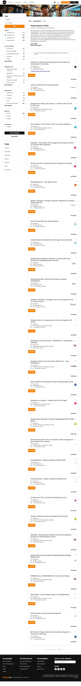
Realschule (9, 95)
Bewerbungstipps (41, 663)
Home (30, 21)
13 (59, 649)
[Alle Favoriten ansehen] (55, 2)
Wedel (44, 21)
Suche (14, 26)
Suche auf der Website (62, 658)
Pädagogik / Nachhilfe (12, 80)
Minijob (8, 59)
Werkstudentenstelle (11, 51)
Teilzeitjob (9, 56)
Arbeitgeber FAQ (24, 669)
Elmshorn (7, 158)
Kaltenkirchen (8, 169)
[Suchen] (58, 2)
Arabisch (9, 118)
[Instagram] (61, 669)
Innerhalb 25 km (10, 35)
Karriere (39, 666)
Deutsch (9, 113)
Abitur (8, 100)
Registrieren (65, 2)
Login (74, 2)
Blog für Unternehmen (25, 666)
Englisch (9, 116)
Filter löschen (14, 136)
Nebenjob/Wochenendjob (13, 53)
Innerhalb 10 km (10, 32)
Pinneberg (7, 162)
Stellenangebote (37, 21)
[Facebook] (64, 669)
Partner (4, 669)
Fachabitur (9, 98)
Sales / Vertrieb (10, 82)
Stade (6, 166)
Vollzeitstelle (10, 48)
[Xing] (55, 669)
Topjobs (9, 126)
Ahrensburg (7, 155)
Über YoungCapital (7, 661)
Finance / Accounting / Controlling (12, 69)
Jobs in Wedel (34, 43)
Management (10, 73)
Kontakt (25, 2)
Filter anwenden (14, 133)
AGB (67, 676)
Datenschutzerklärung (73, 676)
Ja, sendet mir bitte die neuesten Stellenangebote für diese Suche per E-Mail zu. (51, 53)
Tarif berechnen (23, 663)
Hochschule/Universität (12, 103)
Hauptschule (10, 92)
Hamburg (7, 148)
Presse (4, 666)
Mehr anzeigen (8, 61)
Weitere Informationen (36, 45)
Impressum (76, 677)
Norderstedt (7, 151)
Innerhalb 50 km (10, 37)
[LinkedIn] (58, 669)
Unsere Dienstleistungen (25, 661)
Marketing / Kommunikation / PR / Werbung (15, 76)
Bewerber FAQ (40, 669)
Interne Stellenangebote (8, 663)
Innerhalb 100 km (11, 40)
